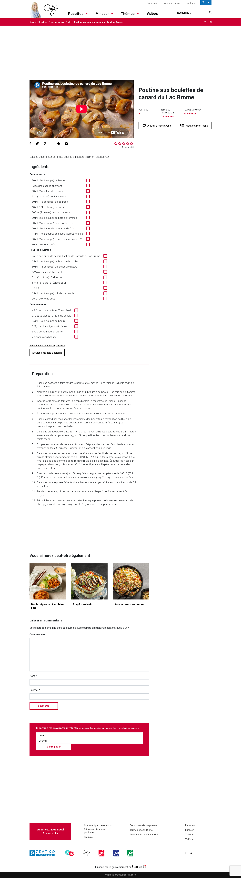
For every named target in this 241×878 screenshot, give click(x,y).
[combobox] (192, 13)
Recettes (75, 14)
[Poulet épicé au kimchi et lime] (48, 581)
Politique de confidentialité (144, 834)
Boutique (190, 3)
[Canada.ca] (139, 866)
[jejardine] (130, 853)
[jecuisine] (102, 853)
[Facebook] (205, 22)
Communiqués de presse (143, 825)
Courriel (35, 690)
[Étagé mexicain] (89, 581)
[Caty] (87, 853)
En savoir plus (50, 831)
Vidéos (152, 13)
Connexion (152, 3)
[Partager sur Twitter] (37, 143)
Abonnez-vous (172, 3)
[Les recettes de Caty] (44, 9)
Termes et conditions (141, 829)
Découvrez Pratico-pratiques (94, 831)
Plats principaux (56, 22)
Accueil (33, 22)
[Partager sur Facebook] (30, 143)
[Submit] (209, 12)
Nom (33, 676)
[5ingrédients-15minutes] (70, 853)
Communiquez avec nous (98, 825)
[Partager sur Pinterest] (45, 143)
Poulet (69, 22)
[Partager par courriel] (66, 143)
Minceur (102, 14)
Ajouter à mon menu (197, 125)
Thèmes (128, 14)
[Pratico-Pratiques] (43, 853)
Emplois (88, 837)
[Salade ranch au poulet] (131, 581)
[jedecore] (116, 853)
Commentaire (38, 634)
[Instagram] (210, 22)
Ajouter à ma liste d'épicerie (47, 352)
